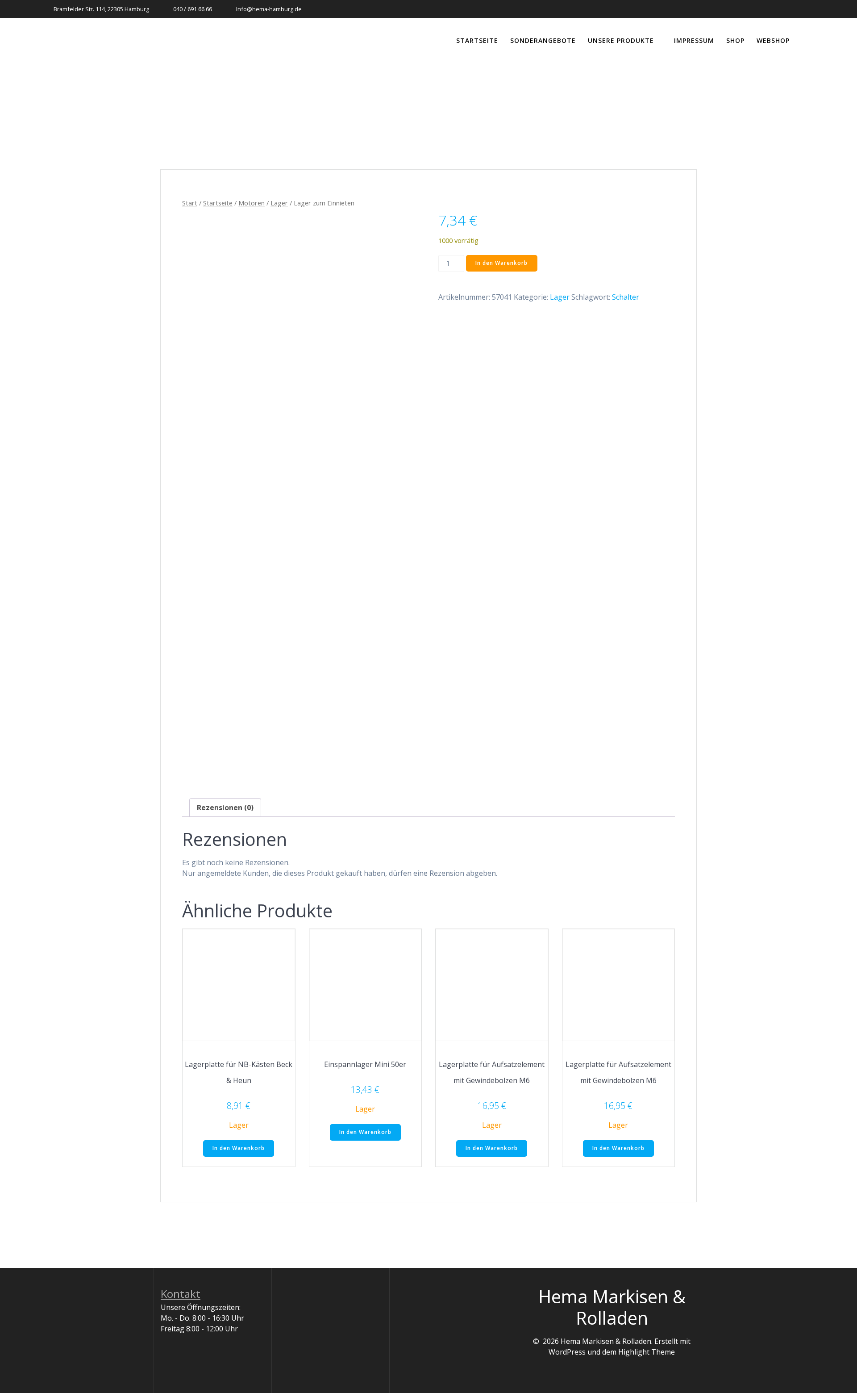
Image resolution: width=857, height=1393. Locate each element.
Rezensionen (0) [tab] (225, 807)
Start (189, 202)
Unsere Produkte (621, 40)
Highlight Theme (646, 1352)
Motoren (251, 202)
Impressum (694, 40)
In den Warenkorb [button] (238, 1148)
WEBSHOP (773, 40)
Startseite (477, 40)
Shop (735, 40)
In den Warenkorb (501, 263)
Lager (279, 202)
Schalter (625, 297)
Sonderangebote (543, 40)
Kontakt (180, 1293)
